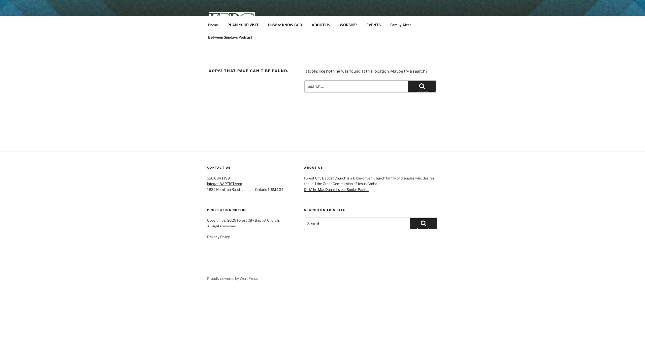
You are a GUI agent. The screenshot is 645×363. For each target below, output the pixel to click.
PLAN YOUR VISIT (243, 25)
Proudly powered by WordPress (232, 278)
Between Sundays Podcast (230, 37)
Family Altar (400, 25)
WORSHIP (348, 25)
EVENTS (373, 25)
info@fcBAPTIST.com (224, 184)
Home (213, 25)
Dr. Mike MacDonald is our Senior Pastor (336, 189)
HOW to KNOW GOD (285, 25)
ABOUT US (321, 25)
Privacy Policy (218, 237)
